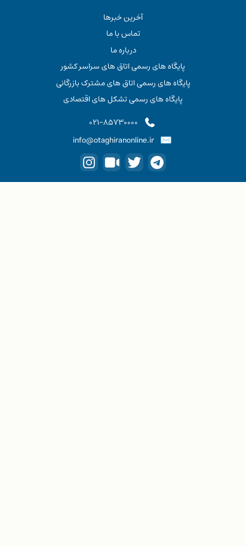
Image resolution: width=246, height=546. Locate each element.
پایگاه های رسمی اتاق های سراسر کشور (123, 66)
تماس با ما (123, 33)
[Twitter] (134, 162)
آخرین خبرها (123, 17)
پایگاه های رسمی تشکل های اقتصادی (123, 99)
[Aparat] (112, 162)
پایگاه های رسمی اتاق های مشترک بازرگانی (123, 83)
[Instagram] (89, 162)
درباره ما (123, 50)
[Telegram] (157, 162)
